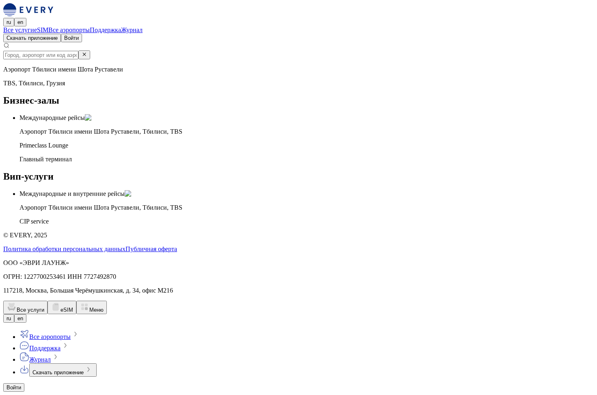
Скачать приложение (32, 38)
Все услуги (18, 29)
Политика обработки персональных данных (64, 248)
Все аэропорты (69, 29)
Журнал (132, 29)
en (20, 22)
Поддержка (105, 29)
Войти (71, 38)
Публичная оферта (151, 248)
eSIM (41, 29)
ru (8, 22)
